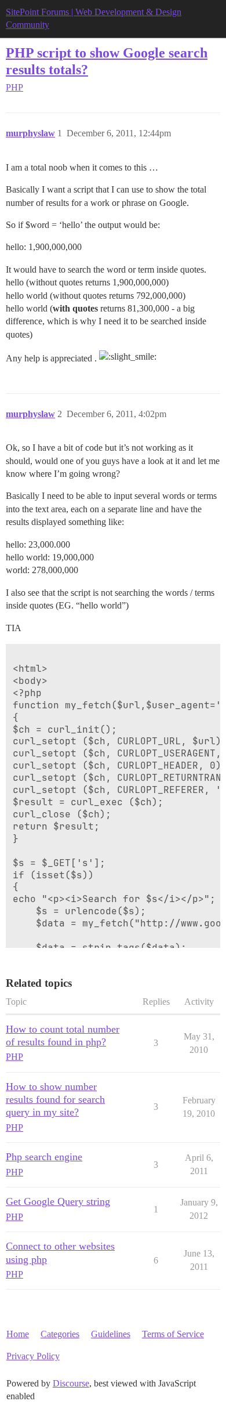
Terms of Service (173, 1334)
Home (17, 1334)
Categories (60, 1334)
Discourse (71, 1383)
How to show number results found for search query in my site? (55, 1099)
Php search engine (44, 1157)
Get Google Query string (58, 1201)
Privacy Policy (33, 1356)
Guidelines (110, 1334)
